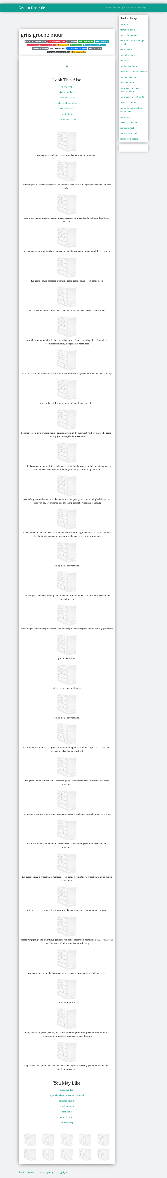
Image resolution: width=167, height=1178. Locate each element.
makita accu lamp (128, 66)
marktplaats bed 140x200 (132, 97)
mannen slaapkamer (129, 77)
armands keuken (66, 1100)
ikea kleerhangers (35, 45)
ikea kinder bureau (57, 48)
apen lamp (67, 1111)
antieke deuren (67, 1106)
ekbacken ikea (67, 108)
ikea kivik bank (95, 48)
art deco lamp (66, 1122)
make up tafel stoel (129, 122)
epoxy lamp (66, 86)
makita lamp (126, 49)
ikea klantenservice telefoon (59, 52)
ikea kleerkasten (102, 41)
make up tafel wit (128, 102)
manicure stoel (127, 128)
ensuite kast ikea (67, 97)
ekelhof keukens (66, 92)
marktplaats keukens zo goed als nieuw (131, 90)
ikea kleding (72, 41)
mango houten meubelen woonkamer (131, 110)
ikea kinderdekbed (86, 41)
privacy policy (129, 7)
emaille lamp (67, 114)
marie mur (125, 24)
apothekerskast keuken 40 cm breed (67, 1095)
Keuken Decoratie (32, 7)
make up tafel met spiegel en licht (132, 42)
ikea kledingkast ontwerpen (95, 45)
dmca (108, 7)
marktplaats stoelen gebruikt (133, 71)
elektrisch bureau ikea (66, 103)
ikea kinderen (76, 45)
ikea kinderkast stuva (56, 41)
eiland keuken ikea (67, 119)
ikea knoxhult (63, 45)
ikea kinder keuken (40, 48)
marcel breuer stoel (129, 35)
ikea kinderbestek (79, 52)
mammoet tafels (127, 29)
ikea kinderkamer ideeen (77, 48)
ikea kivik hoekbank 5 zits (35, 41)
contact (116, 7)
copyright (142, 7)
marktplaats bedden (129, 138)
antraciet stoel (66, 1117)
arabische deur (67, 1089)
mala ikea (124, 60)
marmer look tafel (128, 133)
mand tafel (125, 117)
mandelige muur (127, 55)
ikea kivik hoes (50, 45)
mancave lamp (127, 82)
